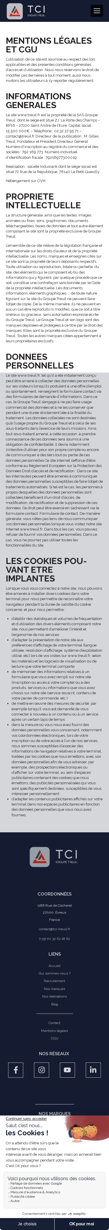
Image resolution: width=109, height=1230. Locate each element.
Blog (54, 1004)
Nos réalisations (54, 996)
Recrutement (54, 981)
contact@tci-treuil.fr (54, 929)
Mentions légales (54, 1031)
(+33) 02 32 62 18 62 (54, 939)
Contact (54, 1023)
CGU (54, 1038)
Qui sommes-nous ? (55, 973)
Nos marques (54, 989)
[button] (97, 11)
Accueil (54, 966)
